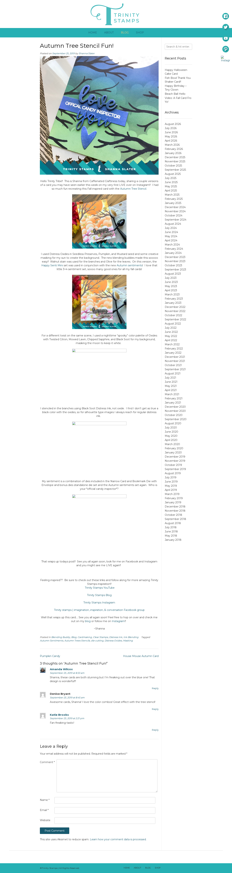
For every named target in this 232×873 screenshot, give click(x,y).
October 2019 (173, 465)
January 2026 (173, 153)
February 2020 (174, 448)
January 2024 (173, 253)
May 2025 (171, 186)
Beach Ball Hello (175, 93)
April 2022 (171, 340)
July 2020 (171, 427)
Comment (47, 762)
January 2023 (173, 302)
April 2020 (171, 440)
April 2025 (171, 190)
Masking (128, 640)
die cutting (97, 640)
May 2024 (171, 236)
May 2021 (171, 386)
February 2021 (174, 398)
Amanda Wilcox (61, 669)
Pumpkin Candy (50, 656)
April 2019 (171, 490)
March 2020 (172, 444)
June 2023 (171, 282)
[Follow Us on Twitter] (174, 868)
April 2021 (171, 390)
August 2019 (173, 473)
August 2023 (173, 273)
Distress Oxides (113, 640)
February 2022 (174, 348)
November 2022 (175, 311)
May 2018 (171, 535)
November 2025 (175, 161)
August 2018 (173, 523)
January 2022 (173, 352)
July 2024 (171, 228)
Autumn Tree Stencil (133, 188)
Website (45, 820)
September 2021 (175, 369)
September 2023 (175, 269)
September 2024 (175, 219)
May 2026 (171, 136)
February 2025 (174, 198)
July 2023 (171, 277)
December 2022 (175, 307)
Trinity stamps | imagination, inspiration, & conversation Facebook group (99, 610)
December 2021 (175, 356)
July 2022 (171, 327)
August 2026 (173, 124)
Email (44, 810)
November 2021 (175, 361)
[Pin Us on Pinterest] (188, 868)
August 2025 (173, 174)
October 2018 (173, 514)
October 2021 (173, 365)
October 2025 (173, 165)
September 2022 (175, 319)
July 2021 (170, 377)
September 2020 (176, 419)
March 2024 (172, 244)
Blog (125, 32)
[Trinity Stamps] (116, 14)
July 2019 (170, 477)
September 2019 (175, 469)
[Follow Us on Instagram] (184, 868)
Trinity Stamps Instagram (99, 602)
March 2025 (172, 194)
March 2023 (172, 294)
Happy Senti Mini (52, 265)
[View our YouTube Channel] (179, 868)
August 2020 (173, 423)
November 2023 (175, 261)
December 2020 (175, 406)
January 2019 (173, 502)
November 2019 (175, 460)
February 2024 (174, 248)
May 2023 (171, 286)
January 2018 (173, 539)
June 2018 (171, 531)
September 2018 (175, 519)
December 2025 (175, 157)
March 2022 (172, 344)
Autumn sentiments (129, 265)
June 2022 (171, 332)
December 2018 (175, 506)
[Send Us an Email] (165, 868)
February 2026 (174, 149)
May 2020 (171, 435)
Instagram (118, 621)
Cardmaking (85, 637)
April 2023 (171, 290)
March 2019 (172, 494)
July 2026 (171, 128)
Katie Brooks (59, 714)
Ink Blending (130, 637)
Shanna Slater (87, 53)
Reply (155, 688)
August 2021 (173, 373)
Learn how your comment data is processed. (118, 839)
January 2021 (173, 402)
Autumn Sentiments (51, 640)
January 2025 (173, 203)
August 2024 (173, 223)
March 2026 (172, 144)
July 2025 (170, 178)
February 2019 (174, 498)
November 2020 (175, 411)
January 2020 (173, 452)
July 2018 (171, 527)
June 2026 (171, 132)
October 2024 (173, 215)
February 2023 (174, 298)
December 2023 (175, 257)
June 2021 (171, 381)
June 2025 (171, 182)
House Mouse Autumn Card (141, 656)
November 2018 (175, 510)
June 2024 (171, 232)
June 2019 (171, 481)
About (109, 32)
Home (92, 32)
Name (44, 800)
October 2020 (174, 415)
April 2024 (171, 240)
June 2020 (171, 431)
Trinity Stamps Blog (99, 595)
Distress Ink (115, 637)
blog (88, 621)
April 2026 (171, 140)
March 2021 (172, 394)
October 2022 (173, 315)
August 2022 (173, 323)
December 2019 (175, 456)
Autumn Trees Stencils (77, 640)
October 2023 (173, 265)
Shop (140, 32)
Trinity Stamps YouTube (100, 587)
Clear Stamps (100, 637)
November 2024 (175, 211)
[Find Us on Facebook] (170, 868)
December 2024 (175, 207)
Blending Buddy (60, 637)
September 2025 (175, 169)
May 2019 (171, 485)
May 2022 (171, 336)
